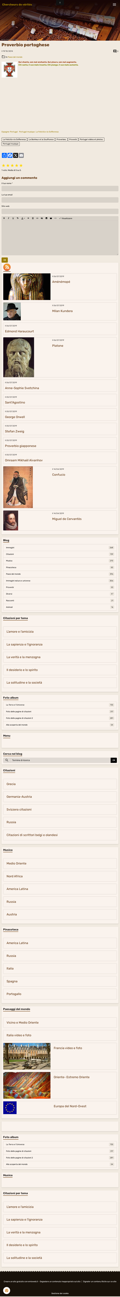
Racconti (59, 600)
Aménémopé (61, 282)
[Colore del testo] (23, 218)
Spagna (12, 981)
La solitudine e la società (24, 682)
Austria (12, 914)
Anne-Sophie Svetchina (22, 388)
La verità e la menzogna (23, 657)
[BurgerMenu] (114, 4)
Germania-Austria (19, 796)
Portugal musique (27, 132)
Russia (11, 822)
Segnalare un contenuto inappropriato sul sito (60, 1281)
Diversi (59, 594)
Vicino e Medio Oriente (23, 1022)
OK (4, 260)
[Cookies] (6, 1290)
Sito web (5, 206)
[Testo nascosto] (42, 218)
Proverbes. (61, 139)
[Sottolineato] (13, 218)
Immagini (59, 548)
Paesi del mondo (15, 57)
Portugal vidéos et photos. (91, 139)
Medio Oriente (16, 863)
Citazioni (59, 554)
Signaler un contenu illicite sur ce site (99, 1281)
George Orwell (15, 417)
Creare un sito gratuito (14, 1281)
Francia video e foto (68, 1048)
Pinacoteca (59, 567)
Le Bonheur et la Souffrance (41, 139)
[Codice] (55, 218)
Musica (59, 561)
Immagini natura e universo (59, 581)
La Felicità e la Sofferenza (47, 132)
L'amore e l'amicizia (20, 631)
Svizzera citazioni (19, 809)
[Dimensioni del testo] (17, 218)
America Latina (17, 889)
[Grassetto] (4, 218)
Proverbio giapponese (20, 446)
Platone (57, 346)
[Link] (37, 218)
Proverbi (73, 139)
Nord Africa (15, 876)
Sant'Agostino (15, 402)
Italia (10, 968)
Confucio (58, 474)
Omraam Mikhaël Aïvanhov (24, 460)
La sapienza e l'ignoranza (24, 644)
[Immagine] (46, 218)
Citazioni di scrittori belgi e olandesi (32, 835)
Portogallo (14, 994)
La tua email (7, 195)
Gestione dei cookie (60, 1293)
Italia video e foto (19, 1035)
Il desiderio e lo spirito (22, 670)
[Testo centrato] (32, 218)
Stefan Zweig (14, 431)
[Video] (51, 218)
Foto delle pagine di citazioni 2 (59, 718)
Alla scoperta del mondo (59, 725)
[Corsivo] (8, 218)
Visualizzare (66, 218)
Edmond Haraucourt (19, 331)
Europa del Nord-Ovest (70, 1106)
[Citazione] (28, 218)
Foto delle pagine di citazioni (59, 711)
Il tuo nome (6, 183)
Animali (59, 607)
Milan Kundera (62, 311)
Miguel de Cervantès (67, 519)
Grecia (11, 784)
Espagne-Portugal (10, 132)
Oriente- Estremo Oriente (72, 1077)
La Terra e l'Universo (59, 705)
